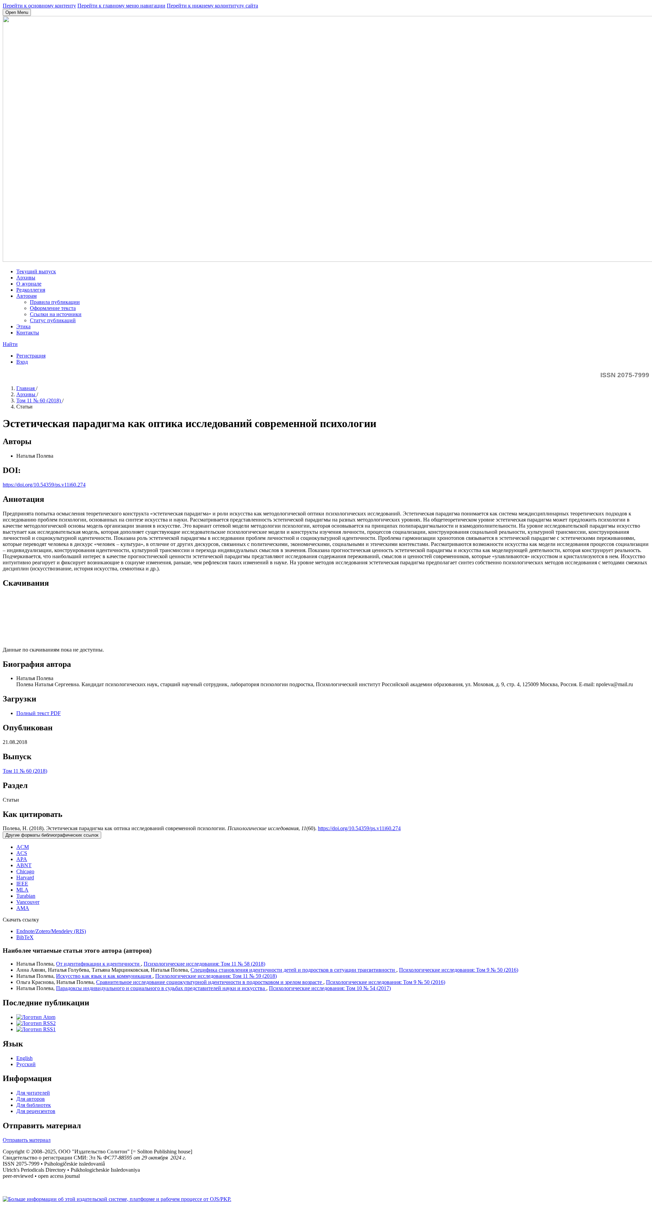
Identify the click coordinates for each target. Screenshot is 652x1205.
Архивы (25, 277)
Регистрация (31, 356)
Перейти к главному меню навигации (121, 5)
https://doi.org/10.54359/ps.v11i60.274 (44, 485)
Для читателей (33, 1093)
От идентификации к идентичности (98, 964)
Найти (10, 344)
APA (21, 859)
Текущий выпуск (36, 271)
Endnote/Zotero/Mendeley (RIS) (51, 931)
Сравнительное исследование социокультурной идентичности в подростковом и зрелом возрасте (209, 982)
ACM (22, 847)
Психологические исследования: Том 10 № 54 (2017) (330, 988)
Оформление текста (53, 308)
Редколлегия (30, 290)
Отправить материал (27, 1140)
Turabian (25, 896)
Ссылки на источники (56, 314)
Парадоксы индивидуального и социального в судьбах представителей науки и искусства (161, 988)
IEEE (22, 884)
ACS (21, 853)
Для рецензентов (35, 1111)
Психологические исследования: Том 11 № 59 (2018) (216, 976)
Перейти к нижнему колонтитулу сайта (212, 5)
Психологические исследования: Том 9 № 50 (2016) (458, 970)
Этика (23, 326)
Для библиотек (33, 1105)
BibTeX (25, 937)
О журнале (28, 284)
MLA (22, 890)
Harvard (25, 877)
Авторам (26, 296)
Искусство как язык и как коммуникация (104, 976)
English (24, 1058)
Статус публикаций (53, 320)
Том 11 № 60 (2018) (39, 400)
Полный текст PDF (38, 713)
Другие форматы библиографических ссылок (51, 835)
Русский (26, 1064)
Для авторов (30, 1099)
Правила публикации (55, 302)
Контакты (27, 332)
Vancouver (27, 902)
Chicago (25, 871)
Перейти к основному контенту (39, 5)
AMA (22, 908)
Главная (26, 388)
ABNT (24, 865)
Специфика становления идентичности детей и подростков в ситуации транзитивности (293, 970)
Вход (22, 362)
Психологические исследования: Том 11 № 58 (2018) (204, 964)
